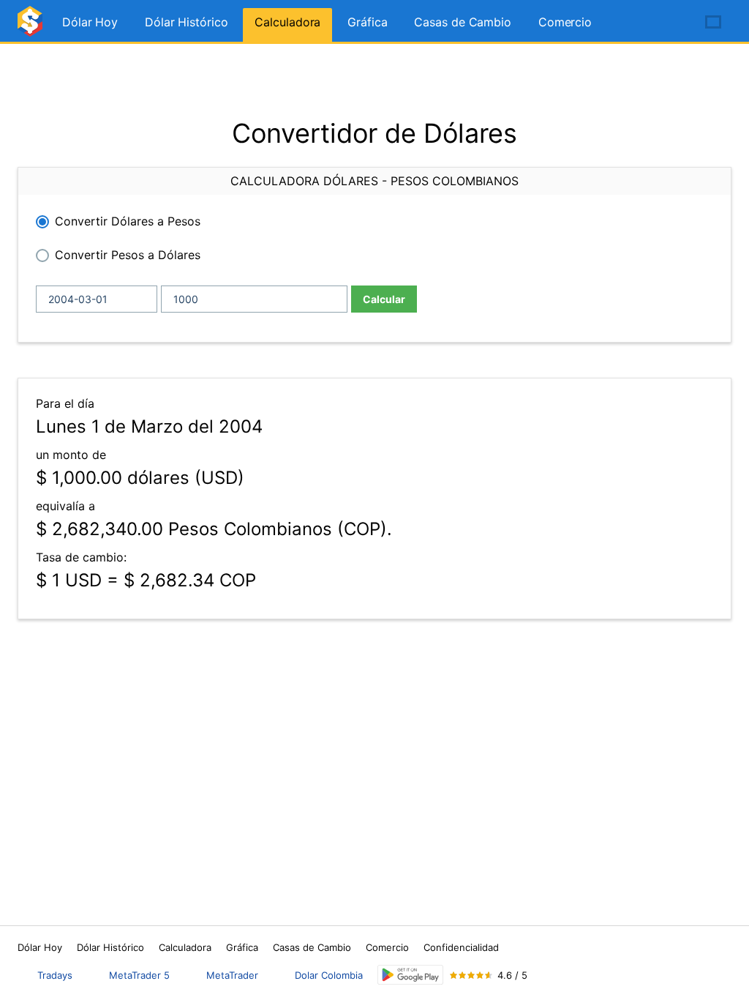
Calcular (384, 299)
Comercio (565, 22)
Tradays (54, 975)
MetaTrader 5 (139, 975)
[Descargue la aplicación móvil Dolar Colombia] (410, 975)
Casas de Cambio (462, 22)
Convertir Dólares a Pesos (127, 221)
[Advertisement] (374, 80)
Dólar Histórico (186, 22)
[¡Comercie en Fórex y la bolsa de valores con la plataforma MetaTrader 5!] (671, 22)
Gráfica (367, 22)
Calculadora (287, 22)
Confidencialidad (461, 947)
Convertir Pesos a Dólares (127, 254)
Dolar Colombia (329, 975)
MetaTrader (232, 975)
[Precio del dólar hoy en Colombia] (32, 27)
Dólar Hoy (90, 22)
